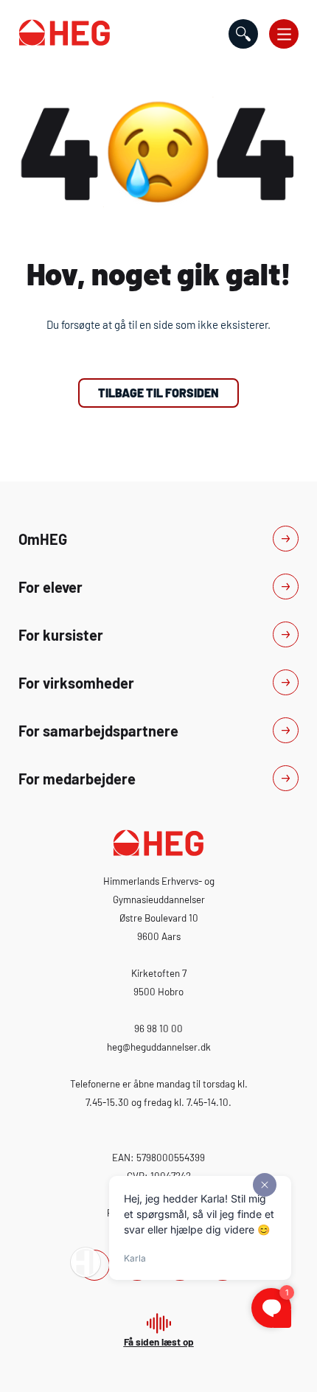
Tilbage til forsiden (158, 393)
